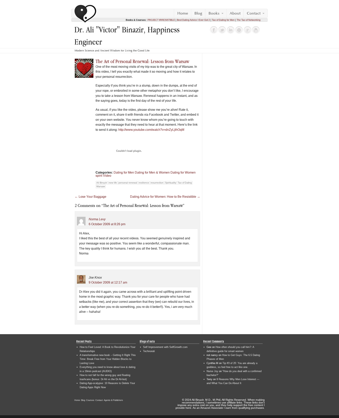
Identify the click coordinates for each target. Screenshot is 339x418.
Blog (198, 13)
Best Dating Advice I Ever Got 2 (193, 20)
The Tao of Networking (249, 20)
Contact (254, 13)
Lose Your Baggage (90, 196)
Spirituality (170, 182)
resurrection (157, 182)
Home (182, 13)
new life (113, 182)
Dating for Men (124, 172)
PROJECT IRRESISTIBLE (161, 20)
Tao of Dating (185, 182)
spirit (99, 175)
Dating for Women (183, 172)
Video (107, 175)
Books (214, 13)
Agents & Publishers (113, 400)
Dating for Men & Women (152, 172)
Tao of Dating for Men (223, 20)
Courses (90, 400)
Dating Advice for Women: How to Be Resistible (165, 196)
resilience (144, 182)
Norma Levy (97, 219)
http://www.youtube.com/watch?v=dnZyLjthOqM (151, 129)
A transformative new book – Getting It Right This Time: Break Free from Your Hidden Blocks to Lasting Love (108, 359)
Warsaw (100, 186)
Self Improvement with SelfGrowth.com (165, 347)
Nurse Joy (212, 371)
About (235, 13)
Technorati (149, 351)
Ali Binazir (101, 182)
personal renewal (127, 182)
